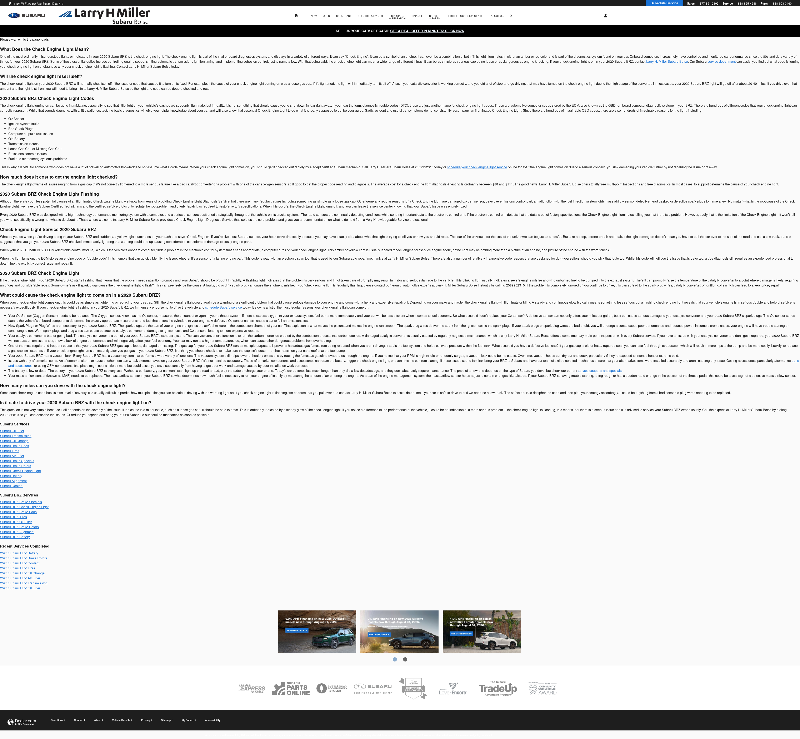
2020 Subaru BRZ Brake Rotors (23, 558)
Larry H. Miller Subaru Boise (667, 61)
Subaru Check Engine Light (20, 470)
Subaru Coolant (11, 485)
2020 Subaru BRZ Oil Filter (20, 588)
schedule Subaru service (223, 307)
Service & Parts (434, 17)
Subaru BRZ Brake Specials (21, 501)
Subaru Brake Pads (14, 445)
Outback (317, 632)
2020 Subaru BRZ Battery (19, 553)
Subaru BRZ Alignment (17, 531)
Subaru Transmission (15, 435)
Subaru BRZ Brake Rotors (19, 526)
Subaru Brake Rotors (15, 465)
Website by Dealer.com (22, 722)
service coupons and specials (600, 370)
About (97, 720)
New (314, 16)
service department (722, 61)
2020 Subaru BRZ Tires (17, 568)
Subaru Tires (9, 450)
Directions (57, 720)
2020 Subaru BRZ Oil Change (22, 573)
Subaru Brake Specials (17, 460)
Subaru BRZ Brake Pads (18, 511)
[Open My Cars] (604, 15)
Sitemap (166, 720)
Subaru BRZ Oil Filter (16, 521)
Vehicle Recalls (121, 720)
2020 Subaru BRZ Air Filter (20, 578)
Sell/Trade (344, 16)
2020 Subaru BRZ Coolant (19, 563)
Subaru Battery (11, 475)
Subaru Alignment (13, 480)
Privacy (145, 720)
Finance (417, 16)
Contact (78, 720)
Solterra (399, 632)
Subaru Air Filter (12, 455)
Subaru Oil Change (14, 440)
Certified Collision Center (465, 16)
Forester (482, 632)
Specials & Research (397, 17)
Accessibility (347, 724)
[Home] (31, 15)
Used (326, 16)
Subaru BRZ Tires (13, 516)
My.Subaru (188, 720)
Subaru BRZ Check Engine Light (24, 506)
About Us (497, 16)
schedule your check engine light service (477, 167)
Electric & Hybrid (370, 16)
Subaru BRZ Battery (15, 536)
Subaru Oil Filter (12, 430)
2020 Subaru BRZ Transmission (24, 583)
